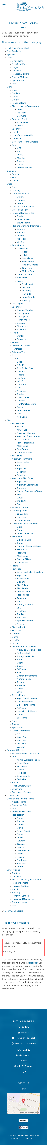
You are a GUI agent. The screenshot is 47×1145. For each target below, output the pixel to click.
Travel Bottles (24, 219)
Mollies (20, 854)
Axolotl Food (23, 579)
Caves (20, 666)
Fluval (19, 495)
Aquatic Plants (19, 802)
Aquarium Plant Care (22, 459)
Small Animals (13, 870)
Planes (20, 682)
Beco (19, 362)
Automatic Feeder (21, 507)
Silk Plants (22, 718)
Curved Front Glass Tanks (29, 491)
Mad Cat (21, 158)
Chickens (16, 71)
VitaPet (21, 242)
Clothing (16, 190)
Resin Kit (21, 685)
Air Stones (22, 430)
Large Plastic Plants (27, 711)
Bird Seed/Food (19, 64)
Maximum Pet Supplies (22, 1135)
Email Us (25, 1032)
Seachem (21, 472)
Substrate (22, 475)
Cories (20, 834)
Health (15, 132)
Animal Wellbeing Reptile (28, 760)
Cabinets (21, 488)
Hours (23, 1089)
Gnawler (26, 287)
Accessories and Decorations (26, 753)
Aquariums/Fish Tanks (22, 478)
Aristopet (21, 229)
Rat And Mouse (19, 902)
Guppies (21, 844)
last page (33, 963)
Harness (21, 200)
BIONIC (20, 365)
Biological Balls (24, 540)
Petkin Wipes (23, 320)
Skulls (19, 692)
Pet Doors (17, 349)
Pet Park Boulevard (26, 404)
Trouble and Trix (24, 168)
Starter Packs (24, 562)
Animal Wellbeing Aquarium (30, 572)
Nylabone (21, 391)
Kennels (16, 342)
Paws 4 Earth (23, 397)
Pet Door (16, 139)
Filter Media (17, 537)
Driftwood (22, 669)
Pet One (21, 164)
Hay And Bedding (20, 886)
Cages (15, 67)
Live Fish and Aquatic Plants (20, 799)
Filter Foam (22, 549)
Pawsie (20, 161)
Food (14, 177)
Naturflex (21, 384)
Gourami (21, 841)
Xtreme (20, 624)
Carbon (20, 543)
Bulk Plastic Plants (26, 705)
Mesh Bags (22, 446)
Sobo (19, 504)
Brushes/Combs (25, 310)
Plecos (20, 857)
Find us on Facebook (25, 1038)
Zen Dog (26, 300)
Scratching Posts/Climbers (25, 142)
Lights (15, 637)
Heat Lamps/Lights (21, 786)
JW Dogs (21, 378)
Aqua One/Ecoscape (27, 698)
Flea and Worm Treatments (25, 106)
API (18, 465)
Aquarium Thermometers (29, 436)
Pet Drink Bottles (20, 896)
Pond (14, 721)
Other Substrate (25, 533)
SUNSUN (21, 501)
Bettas (20, 821)
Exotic (20, 672)
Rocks (20, 689)
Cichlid (20, 828)
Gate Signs (17, 304)
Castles (21, 663)
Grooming (17, 129)
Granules (21, 598)
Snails (15, 808)
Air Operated (23, 653)
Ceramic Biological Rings (29, 546)
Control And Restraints (23, 206)
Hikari (19, 601)
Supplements (23, 776)
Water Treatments (21, 731)
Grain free (27, 268)
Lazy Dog (26, 291)
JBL (19, 608)
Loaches (21, 847)
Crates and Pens (20, 210)
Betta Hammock (25, 702)
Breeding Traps (19, 511)
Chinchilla (16, 876)
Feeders (16, 174)
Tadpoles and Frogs (21, 812)
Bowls (20, 216)
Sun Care (21, 339)
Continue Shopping (14, 911)
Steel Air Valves (24, 452)
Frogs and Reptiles (16, 750)
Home (23, 27)
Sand (19, 527)
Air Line (20, 426)
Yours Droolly (28, 297)
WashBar (21, 329)
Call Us (25, 1027)
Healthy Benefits (30, 265)
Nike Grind (22, 417)
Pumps (15, 724)
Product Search (23, 1055)
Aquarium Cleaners (26, 433)
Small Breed (28, 262)
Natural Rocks (24, 679)
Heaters (16, 634)
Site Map (32, 1135)
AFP (19, 148)
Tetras (20, 867)
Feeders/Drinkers (20, 74)
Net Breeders (23, 520)
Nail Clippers (23, 313)
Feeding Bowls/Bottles (23, 213)
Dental (20, 336)
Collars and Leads (20, 194)
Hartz (20, 152)
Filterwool (21, 553)
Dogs (9, 184)
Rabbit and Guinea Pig (23, 899)
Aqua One (22, 482)
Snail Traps (22, 449)
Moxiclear (21, 113)
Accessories (18, 423)
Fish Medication (19, 627)
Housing (16, 892)
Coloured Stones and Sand (25, 524)
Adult (24, 255)
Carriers (16, 93)
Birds (9, 58)
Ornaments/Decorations (24, 647)
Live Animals (13, 795)
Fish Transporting (25, 443)
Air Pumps (17, 456)
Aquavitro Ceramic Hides (29, 650)
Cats (9, 87)
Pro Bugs (21, 614)
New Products (14, 51)
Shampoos (22, 326)
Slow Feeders (23, 223)
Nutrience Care (24, 274)
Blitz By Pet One (25, 368)
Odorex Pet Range (21, 346)
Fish (9, 420)
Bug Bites (22, 582)
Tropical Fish (18, 815)
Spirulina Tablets (25, 621)
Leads (20, 203)
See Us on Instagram (25, 1043)
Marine (15, 643)
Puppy (25, 252)
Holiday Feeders (25, 605)
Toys (14, 83)
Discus (20, 838)
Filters (15, 566)
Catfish (20, 825)
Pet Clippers (23, 316)
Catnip (15, 96)
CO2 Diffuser (23, 439)
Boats (20, 659)
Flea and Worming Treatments (26, 226)
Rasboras (22, 863)
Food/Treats (18, 245)
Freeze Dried (23, 592)
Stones (20, 530)
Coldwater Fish (19, 805)
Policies (23, 1061)
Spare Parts (18, 80)
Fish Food (16, 569)
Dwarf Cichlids (24, 831)
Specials (11, 54)
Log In (23, 1071)
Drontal (20, 109)
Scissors (21, 323)
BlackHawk (22, 249)
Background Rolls (25, 656)
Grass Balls (22, 514)
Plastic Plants (18, 695)
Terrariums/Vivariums (22, 792)
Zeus (19, 414)
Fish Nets (16, 630)
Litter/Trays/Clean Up (22, 135)
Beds (14, 90)
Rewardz (26, 294)
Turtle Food (22, 779)
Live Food (21, 611)
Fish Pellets (22, 588)
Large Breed (28, 258)
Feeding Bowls (19, 103)
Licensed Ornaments (27, 676)
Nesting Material (20, 77)
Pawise (20, 394)
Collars (15, 100)
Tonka (20, 407)
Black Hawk (22, 122)
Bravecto (21, 116)
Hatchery (21, 517)
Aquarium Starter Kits (27, 485)
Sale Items (22, 278)
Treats (20, 126)
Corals (20, 715)
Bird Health (17, 61)
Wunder (21, 747)
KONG (20, 155)
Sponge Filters (24, 559)
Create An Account (23, 1066)
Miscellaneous (24, 850)
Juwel (20, 498)
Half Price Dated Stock (18, 48)
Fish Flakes (22, 585)
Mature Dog (28, 271)
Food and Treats (20, 119)
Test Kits (21, 744)
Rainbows (22, 860)
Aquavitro (21, 469)
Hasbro (20, 375)
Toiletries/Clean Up (21, 352)
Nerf (19, 388)
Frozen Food (23, 595)
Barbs (20, 818)
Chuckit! (21, 372)
